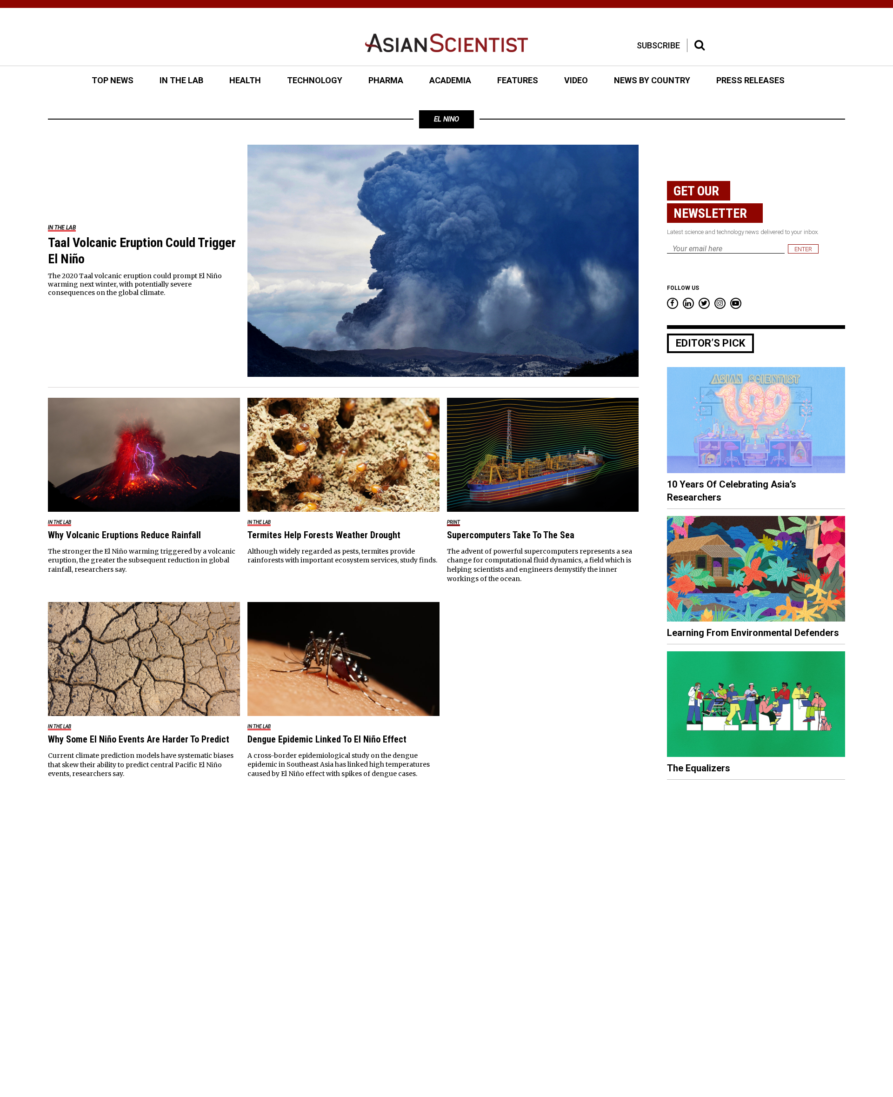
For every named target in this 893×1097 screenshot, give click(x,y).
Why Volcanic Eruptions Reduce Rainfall (124, 535)
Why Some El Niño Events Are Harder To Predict (138, 739)
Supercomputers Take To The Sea (510, 535)
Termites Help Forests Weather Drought (323, 535)
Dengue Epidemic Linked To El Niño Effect (327, 739)
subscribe (658, 45)
